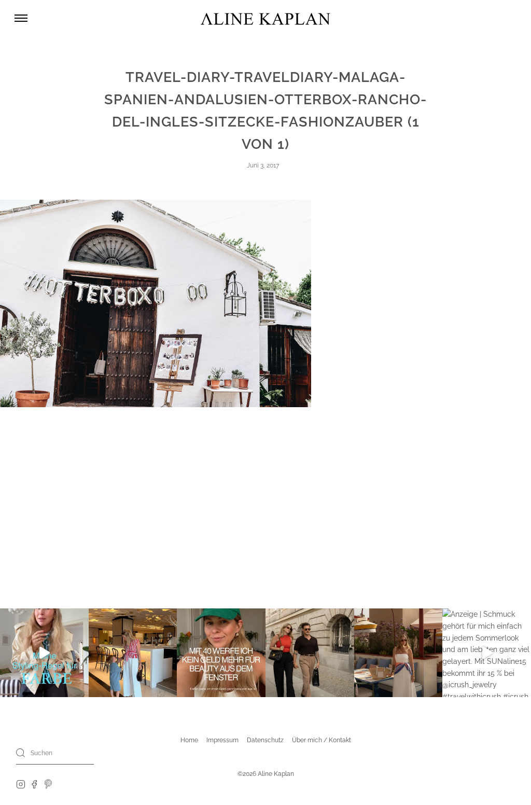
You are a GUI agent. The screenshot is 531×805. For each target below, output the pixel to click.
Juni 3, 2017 (263, 165)
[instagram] (20, 784)
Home (189, 740)
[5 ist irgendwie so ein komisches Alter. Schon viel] (133, 652)
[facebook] (34, 784)
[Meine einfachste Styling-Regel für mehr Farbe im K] (44, 652)
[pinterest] (48, 784)
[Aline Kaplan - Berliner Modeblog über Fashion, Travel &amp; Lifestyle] (265, 18)
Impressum (222, 740)
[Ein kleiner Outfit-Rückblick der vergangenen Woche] (398, 652)
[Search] (20, 752)
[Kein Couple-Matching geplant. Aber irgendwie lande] (310, 652)
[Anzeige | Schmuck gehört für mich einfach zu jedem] (486, 652)
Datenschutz (265, 740)
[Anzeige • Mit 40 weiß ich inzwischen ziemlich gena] (221, 652)
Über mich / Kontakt (321, 740)
